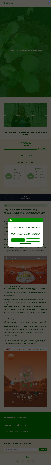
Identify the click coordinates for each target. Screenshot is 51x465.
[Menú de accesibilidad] (49, 1)
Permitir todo (18, 240)
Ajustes (33, 240)
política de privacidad (24, 231)
